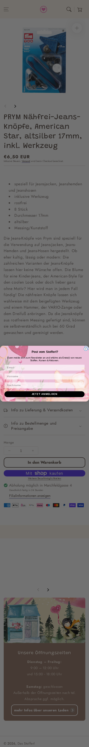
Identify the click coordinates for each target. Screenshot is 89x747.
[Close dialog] (86, 348)
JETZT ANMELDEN (44, 394)
